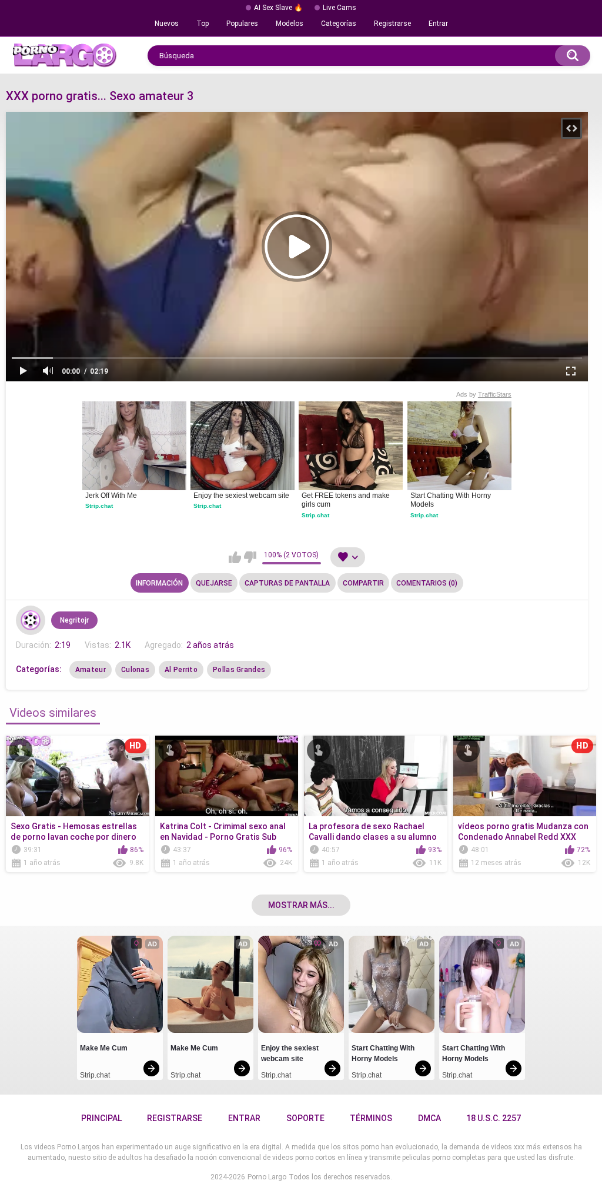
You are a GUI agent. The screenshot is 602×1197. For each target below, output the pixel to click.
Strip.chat (99, 506)
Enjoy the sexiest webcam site (241, 495)
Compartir (363, 583)
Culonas (135, 670)
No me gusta (250, 557)
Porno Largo (267, 1177)
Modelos (289, 23)
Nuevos (167, 23)
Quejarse (214, 583)
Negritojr (74, 620)
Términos (371, 1118)
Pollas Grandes (239, 670)
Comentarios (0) (426, 583)
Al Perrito (181, 670)
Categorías (338, 23)
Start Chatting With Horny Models (451, 500)
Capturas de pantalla (287, 583)
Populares (242, 23)
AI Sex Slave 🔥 (278, 8)
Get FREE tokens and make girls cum (347, 500)
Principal (101, 1118)
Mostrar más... (301, 905)
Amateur (90, 670)
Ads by (483, 394)
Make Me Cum (104, 1048)
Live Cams (339, 8)
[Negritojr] (30, 620)
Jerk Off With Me (111, 495)
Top (202, 23)
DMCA (429, 1118)
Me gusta (235, 557)
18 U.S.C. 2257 (493, 1118)
